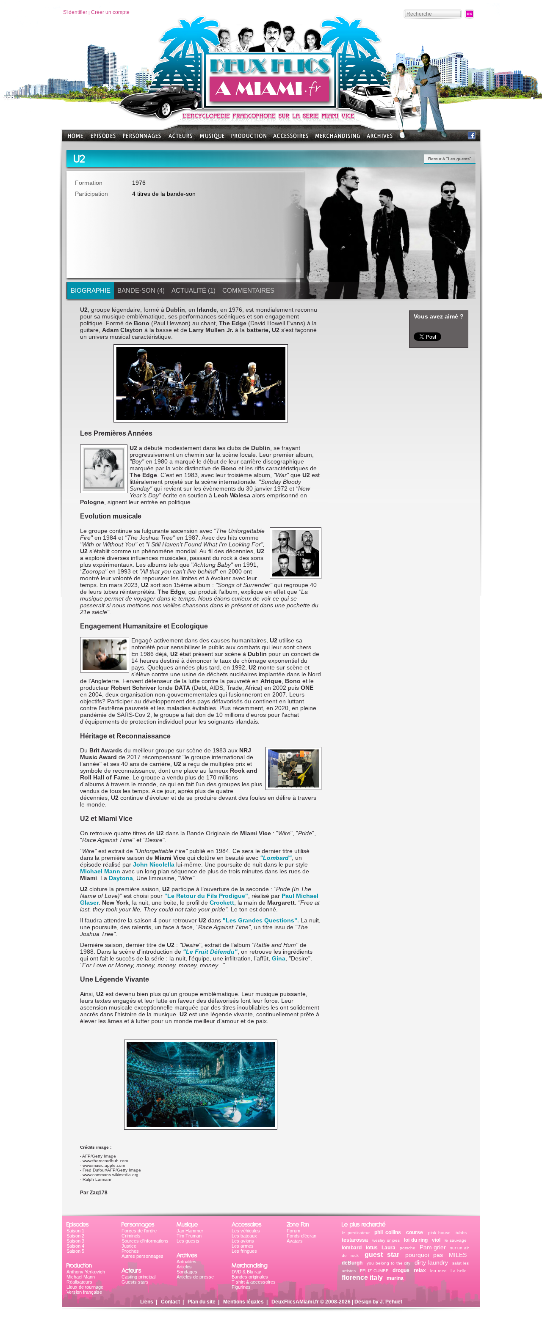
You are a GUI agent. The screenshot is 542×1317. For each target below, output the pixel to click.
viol (436, 1240)
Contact (170, 1302)
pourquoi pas (424, 1254)
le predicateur (356, 1232)
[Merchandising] (337, 138)
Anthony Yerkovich (85, 1271)
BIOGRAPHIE (91, 290)
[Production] (248, 138)
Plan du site (202, 1302)
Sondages (187, 1271)
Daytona (121, 878)
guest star (382, 1254)
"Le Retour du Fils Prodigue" (206, 895)
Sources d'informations (145, 1240)
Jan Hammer (190, 1230)
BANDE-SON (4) (141, 290)
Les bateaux (244, 1235)
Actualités (186, 1261)
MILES (458, 1254)
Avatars (295, 1240)
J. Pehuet (391, 1302)
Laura (388, 1248)
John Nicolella (153, 864)
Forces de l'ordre (139, 1230)
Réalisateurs (79, 1281)
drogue (401, 1270)
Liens (146, 1302)
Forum (293, 1230)
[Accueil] (271, 106)
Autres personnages (142, 1256)
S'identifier (75, 12)
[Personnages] (142, 138)
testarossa (355, 1240)
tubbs (461, 1232)
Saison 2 (75, 1235)
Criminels (131, 1235)
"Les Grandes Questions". (261, 920)
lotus (372, 1248)
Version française (84, 1292)
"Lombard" (276, 857)
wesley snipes (386, 1240)
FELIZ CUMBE (374, 1270)
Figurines (241, 1287)
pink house (439, 1232)
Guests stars (135, 1281)
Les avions (243, 1240)
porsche (407, 1248)
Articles (184, 1266)
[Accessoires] (290, 138)
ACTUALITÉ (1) (193, 290)
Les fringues (244, 1251)
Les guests (188, 1240)
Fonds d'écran (301, 1235)
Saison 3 (75, 1240)
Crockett (222, 902)
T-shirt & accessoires (254, 1281)
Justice (129, 1245)
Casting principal (138, 1276)
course (414, 1232)
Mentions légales (243, 1302)
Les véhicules (246, 1230)
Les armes (243, 1245)
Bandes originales (250, 1276)
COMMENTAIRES (248, 290)
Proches (130, 1251)
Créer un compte (110, 12)
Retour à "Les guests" (449, 158)
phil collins (387, 1232)
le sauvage (456, 1240)
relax (420, 1270)
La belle (459, 1270)
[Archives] (379, 138)
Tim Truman (189, 1235)
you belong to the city (389, 1263)
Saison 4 (75, 1245)
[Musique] (212, 138)
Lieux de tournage (84, 1287)
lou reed (438, 1270)
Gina (278, 958)
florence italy (362, 1277)
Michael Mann (100, 871)
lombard (352, 1248)
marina (395, 1278)
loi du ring (416, 1240)
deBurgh (352, 1263)
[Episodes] (103, 138)
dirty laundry (431, 1262)
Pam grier (433, 1247)
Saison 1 (75, 1230)
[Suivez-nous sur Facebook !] (471, 137)
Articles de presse (195, 1276)
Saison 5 (75, 1251)
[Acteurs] (180, 138)
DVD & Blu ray (246, 1271)
